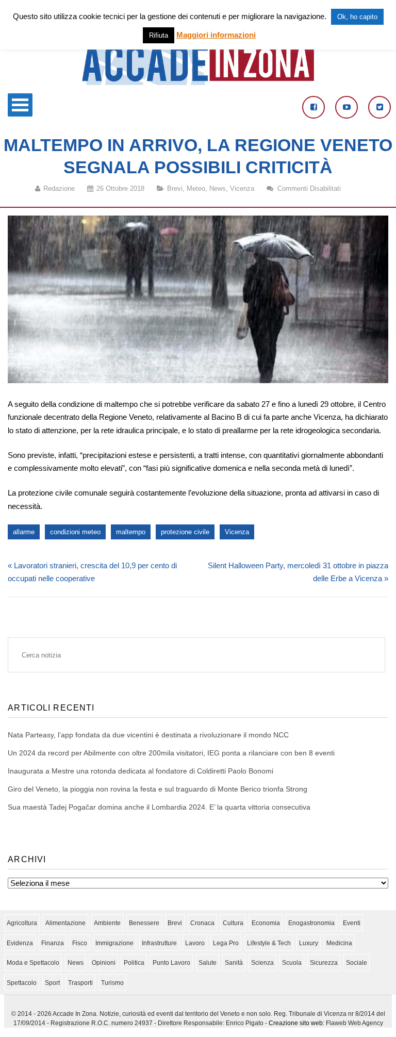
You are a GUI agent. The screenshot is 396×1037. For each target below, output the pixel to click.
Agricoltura (22, 923)
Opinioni (104, 962)
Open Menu (20, 105)
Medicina (339, 943)
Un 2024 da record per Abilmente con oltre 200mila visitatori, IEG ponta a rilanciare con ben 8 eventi (171, 753)
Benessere (144, 923)
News (217, 188)
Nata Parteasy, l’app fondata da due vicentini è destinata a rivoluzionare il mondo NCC (148, 735)
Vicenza (242, 188)
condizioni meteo (75, 532)
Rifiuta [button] (158, 35)
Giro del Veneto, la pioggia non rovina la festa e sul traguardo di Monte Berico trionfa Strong (157, 789)
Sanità (234, 962)
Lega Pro (226, 943)
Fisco (79, 943)
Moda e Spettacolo (33, 962)
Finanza (52, 943)
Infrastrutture (159, 943)
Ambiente (107, 923)
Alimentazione (65, 923)
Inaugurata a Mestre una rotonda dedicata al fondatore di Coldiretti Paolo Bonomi (140, 771)
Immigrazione (114, 943)
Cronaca (202, 923)
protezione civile (185, 532)
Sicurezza (324, 962)
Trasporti (80, 982)
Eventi (351, 923)
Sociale (356, 962)
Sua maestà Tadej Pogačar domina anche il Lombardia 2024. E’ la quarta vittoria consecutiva (159, 807)
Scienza (262, 962)
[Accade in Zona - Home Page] (198, 82)
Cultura (233, 923)
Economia (266, 923)
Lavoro (195, 943)
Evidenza (20, 943)
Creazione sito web (296, 1023)
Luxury (308, 943)
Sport (52, 982)
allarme (24, 532)
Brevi (175, 188)
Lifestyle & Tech (269, 943)
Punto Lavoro (171, 962)
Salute (208, 962)
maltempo (130, 532)
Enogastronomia (311, 923)
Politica (134, 962)
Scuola (292, 962)
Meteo (196, 188)
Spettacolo (22, 982)
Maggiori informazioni (216, 34)
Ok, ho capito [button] (357, 17)
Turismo (112, 982)
